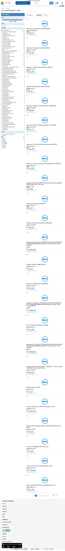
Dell (3, 136)
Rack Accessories (6, 53)
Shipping (4, 509)
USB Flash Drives (6, 90)
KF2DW (28, 307)
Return (4, 514)
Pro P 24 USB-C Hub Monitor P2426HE (37, 325)
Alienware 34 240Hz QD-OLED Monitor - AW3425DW (41, 106)
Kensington (5, 143)
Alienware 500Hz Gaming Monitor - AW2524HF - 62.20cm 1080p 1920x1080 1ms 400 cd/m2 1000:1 (44, 367)
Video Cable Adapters (7, 103)
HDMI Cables (5, 109)
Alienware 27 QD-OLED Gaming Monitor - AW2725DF (41, 125)
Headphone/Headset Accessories (10, 77)
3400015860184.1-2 (31, 487)
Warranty (4, 511)
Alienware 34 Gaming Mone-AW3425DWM (38, 28)
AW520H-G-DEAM (30, 429)
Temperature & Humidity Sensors (9, 102)
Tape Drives (5, 88)
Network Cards (6, 38)
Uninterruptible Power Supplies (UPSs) (11, 67)
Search (8, 8)
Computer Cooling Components (9, 41)
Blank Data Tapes (6, 82)
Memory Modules (6, 58)
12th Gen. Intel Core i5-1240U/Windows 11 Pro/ (39, 466)
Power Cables (5, 120)
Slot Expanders (6, 79)
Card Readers (6, 92)
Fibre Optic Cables (6, 61)
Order (3, 503)
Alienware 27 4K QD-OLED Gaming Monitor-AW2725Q (41, 144)
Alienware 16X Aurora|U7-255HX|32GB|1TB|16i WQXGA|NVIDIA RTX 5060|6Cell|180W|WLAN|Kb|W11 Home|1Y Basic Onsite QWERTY (44, 243)
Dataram (4, 135)
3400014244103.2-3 (31, 448)
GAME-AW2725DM (31, 50)
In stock (4, 25)
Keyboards (5, 33)
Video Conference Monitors (8, 73)
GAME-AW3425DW (31, 107)
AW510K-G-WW (30, 186)
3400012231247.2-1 (31, 408)
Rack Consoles (6, 121)
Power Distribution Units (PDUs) (9, 71)
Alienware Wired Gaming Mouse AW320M (38, 86)
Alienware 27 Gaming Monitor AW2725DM (38, 48)
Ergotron (4, 140)
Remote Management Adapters (9, 124)
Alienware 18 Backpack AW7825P (35, 203)
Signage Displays (6, 86)
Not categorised (6, 30)
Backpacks (5, 106)
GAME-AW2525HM (31, 225)
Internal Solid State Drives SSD (9, 35)
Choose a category (22, 3)
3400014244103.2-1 (31, 468)
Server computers (6, 45)
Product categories (7, 522)
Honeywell (5, 142)
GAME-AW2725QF (31, 165)
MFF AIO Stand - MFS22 (33, 387)
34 (53, 495)
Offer (3, 516)
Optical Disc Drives (7, 118)
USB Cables (5, 129)
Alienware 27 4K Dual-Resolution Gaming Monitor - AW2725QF (43, 163)
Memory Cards (6, 116)
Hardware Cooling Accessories (9, 76)
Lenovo (4, 145)
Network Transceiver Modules (9, 46)
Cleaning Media (6, 94)
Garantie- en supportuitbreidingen (9, 31)
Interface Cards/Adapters (8, 60)
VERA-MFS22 (29, 389)
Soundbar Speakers (7, 101)
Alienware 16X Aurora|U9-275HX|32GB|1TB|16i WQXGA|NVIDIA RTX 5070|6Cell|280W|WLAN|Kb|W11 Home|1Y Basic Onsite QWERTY (44, 346)
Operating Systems (7, 42)
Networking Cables (6, 64)
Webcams (5, 75)
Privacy (4, 536)
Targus (4, 147)
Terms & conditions (7, 541)
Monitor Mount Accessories (8, 97)
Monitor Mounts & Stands (8, 69)
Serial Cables (5, 125)
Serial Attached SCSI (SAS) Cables (10, 72)
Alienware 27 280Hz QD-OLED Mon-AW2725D (39, 67)
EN (63, 6)
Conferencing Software (7, 84)
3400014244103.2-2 (31, 266)
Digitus (4, 139)
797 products (29, 15)
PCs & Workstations (7, 44)
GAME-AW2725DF (31, 127)
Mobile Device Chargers (8, 117)
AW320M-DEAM (30, 88)
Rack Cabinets (6, 99)
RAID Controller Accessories (8, 56)
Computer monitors (7, 34)
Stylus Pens (5, 87)
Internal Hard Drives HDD (8, 39)
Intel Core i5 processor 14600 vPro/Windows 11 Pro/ (40, 406)
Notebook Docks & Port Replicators (10, 50)
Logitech (4, 146)
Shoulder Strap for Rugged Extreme (36, 264)
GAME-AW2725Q (30, 146)
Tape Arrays (5, 128)
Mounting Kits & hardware (8, 98)
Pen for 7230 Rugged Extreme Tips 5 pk (37, 446)
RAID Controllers (6, 63)
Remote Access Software (8, 122)
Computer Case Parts (7, 83)
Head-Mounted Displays (8, 110)
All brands (4, 524)
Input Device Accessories (8, 113)
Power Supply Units (7, 48)
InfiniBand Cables (6, 111)
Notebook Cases (6, 54)
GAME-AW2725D (30, 69)
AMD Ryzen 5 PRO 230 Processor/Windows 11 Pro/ (41, 485)
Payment (4, 506)
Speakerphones (6, 80)
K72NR (28, 247)
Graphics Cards (6, 57)
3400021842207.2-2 (31, 327)
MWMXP (28, 349)
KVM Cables (5, 114)
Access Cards (6, 105)
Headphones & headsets (8, 68)
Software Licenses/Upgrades (9, 126)
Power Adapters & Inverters (8, 52)
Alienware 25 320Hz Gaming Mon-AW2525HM (39, 223)
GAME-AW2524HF (31, 370)
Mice (4, 49)
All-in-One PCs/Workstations (8, 91)
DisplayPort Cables (7, 107)
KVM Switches (6, 95)
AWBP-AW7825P (30, 205)
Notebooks (5, 37)
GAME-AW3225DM (31, 285)
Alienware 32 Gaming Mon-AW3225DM (37, 283)
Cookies (4, 539)
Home (2, 8)
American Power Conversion (8, 134)
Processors (5, 65)
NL (60, 6)
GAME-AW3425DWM (31, 30)
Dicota (4, 138)
